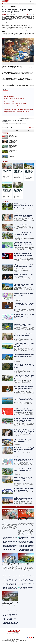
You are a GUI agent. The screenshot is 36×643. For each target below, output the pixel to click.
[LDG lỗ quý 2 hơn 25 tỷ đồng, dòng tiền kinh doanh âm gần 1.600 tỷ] (7, 500)
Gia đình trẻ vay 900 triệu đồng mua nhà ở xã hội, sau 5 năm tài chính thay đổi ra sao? (18, 190)
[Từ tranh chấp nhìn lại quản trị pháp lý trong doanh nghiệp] (7, 277)
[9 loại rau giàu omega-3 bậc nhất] (7, 510)
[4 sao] (32, 127)
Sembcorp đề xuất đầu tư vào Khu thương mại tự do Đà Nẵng (26, 635)
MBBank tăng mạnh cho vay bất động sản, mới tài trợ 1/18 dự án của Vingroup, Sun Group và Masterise (24, 478)
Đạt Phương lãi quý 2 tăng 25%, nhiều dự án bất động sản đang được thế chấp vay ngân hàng (7, 190)
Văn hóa (19, 444)
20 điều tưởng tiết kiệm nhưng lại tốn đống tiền (24, 534)
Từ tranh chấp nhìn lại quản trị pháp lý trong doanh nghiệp (23, 275)
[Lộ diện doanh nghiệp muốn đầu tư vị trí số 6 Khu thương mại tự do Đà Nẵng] (7, 461)
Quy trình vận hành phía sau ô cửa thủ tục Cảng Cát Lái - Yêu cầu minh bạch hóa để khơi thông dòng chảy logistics (26, 639)
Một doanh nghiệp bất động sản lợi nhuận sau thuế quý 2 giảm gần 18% (24, 489)
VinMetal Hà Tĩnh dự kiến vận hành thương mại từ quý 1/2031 (22, 325)
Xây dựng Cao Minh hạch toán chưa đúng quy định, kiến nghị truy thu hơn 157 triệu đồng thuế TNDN (24, 420)
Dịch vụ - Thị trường (23, 607)
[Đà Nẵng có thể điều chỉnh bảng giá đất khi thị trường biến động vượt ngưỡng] (18, 166)
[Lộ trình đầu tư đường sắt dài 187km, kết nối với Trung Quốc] (7, 317)
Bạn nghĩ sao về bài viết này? (7, 127)
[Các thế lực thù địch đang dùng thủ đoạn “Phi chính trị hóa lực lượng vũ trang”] (7, 411)
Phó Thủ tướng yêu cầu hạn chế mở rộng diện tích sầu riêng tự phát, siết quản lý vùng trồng (23, 205)
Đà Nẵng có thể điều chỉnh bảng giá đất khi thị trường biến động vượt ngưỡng (18, 171)
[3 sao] (30, 127)
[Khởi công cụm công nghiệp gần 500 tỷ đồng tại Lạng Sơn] (7, 296)
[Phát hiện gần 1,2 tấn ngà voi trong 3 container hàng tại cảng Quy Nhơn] (7, 217)
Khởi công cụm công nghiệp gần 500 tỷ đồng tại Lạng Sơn (23, 294)
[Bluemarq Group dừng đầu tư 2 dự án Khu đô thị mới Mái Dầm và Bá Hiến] (7, 471)
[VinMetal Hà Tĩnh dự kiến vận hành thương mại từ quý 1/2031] (7, 326)
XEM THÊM (18, 603)
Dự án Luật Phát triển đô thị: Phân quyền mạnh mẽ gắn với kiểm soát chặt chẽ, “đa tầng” (24, 304)
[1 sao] (28, 127)
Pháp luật (19, 212)
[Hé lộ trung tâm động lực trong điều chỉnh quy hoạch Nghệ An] (7, 557)
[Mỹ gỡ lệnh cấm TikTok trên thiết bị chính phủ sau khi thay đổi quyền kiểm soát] (7, 256)
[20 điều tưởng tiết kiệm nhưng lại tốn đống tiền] (7, 536)
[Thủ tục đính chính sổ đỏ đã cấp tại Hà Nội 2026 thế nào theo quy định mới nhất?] (7, 596)
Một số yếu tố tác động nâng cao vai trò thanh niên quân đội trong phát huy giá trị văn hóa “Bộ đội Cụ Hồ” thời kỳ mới (23, 545)
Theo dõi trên (28, 14)
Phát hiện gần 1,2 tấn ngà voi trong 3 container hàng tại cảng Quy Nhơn (23, 216)
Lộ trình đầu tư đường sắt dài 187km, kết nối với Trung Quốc (24, 315)
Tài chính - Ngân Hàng (7, 607)
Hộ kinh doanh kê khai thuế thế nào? (9, 96)
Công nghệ (19, 521)
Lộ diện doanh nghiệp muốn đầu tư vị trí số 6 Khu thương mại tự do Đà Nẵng (23, 460)
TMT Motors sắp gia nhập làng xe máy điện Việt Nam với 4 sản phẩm (23, 516)
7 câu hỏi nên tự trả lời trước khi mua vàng (23, 565)
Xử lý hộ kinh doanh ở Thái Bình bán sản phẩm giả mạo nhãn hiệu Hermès (14, 105)
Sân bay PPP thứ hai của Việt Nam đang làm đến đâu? (23, 575)
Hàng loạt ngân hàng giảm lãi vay (7, 171)
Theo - (27, 118)
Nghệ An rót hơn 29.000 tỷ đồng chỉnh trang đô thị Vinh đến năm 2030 (17, 3)
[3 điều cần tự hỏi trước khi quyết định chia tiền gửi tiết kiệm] (7, 442)
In (28, 130)
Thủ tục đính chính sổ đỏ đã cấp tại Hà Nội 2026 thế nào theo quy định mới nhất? (23, 594)
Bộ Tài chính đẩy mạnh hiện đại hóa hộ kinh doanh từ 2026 (12, 92)
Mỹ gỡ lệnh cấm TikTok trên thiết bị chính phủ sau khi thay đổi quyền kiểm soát (23, 255)
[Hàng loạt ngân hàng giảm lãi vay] (7, 166)
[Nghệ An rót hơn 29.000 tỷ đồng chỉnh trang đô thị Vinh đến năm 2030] (7, 235)
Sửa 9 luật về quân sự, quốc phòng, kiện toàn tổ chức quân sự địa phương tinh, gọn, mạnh (23, 388)
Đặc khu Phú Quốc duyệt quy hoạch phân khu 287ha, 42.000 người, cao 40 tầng (24, 355)
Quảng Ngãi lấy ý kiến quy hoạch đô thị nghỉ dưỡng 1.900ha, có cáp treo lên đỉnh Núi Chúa (24, 365)
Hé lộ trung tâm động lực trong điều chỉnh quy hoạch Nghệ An (23, 555)
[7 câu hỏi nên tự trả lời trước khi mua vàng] (7, 567)
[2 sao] (29, 127)
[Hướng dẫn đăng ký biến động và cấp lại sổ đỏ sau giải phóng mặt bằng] (7, 336)
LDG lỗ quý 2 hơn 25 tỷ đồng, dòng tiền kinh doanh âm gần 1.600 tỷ (23, 498)
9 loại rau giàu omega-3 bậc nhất (23, 508)
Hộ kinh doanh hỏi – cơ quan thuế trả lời (9, 101)
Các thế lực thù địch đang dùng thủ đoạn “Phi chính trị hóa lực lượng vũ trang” (24, 409)
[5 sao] (33, 127)
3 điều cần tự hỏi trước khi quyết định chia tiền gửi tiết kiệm (23, 440)
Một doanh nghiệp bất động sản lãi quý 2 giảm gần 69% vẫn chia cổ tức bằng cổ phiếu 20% (24, 449)
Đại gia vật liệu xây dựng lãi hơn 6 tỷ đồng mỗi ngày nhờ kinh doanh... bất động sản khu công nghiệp (18, 109)
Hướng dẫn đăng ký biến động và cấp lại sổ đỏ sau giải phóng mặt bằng (23, 334)
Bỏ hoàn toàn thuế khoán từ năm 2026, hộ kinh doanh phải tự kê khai (14, 98)
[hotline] (30, 1)
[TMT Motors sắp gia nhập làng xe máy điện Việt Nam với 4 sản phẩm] (7, 518)
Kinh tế (3, 168)
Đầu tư (19, 239)
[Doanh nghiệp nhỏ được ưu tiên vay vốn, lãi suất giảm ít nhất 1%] (29, 166)
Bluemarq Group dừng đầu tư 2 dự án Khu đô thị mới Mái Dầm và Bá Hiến (23, 469)
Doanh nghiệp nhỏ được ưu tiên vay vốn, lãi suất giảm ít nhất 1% (29, 171)
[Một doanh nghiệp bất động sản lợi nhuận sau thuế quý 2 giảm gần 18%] (7, 491)
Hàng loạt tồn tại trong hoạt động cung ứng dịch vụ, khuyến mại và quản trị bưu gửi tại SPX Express (25, 617)
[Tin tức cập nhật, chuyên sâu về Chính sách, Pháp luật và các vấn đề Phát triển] (6, 1)
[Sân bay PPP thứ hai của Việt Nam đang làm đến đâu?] (7, 576)
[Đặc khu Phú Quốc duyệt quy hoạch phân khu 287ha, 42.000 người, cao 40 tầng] (7, 357)
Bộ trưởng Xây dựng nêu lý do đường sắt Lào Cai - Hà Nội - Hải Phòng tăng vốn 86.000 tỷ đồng (23, 243)
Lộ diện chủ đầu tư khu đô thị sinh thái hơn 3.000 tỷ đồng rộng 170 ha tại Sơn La (24, 584)
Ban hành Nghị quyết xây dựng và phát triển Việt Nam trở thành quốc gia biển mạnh (23, 399)
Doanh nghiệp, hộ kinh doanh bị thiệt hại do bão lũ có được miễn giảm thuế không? (16, 103)
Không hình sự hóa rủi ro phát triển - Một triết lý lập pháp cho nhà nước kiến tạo (24, 525)
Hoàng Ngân (4, 14)
